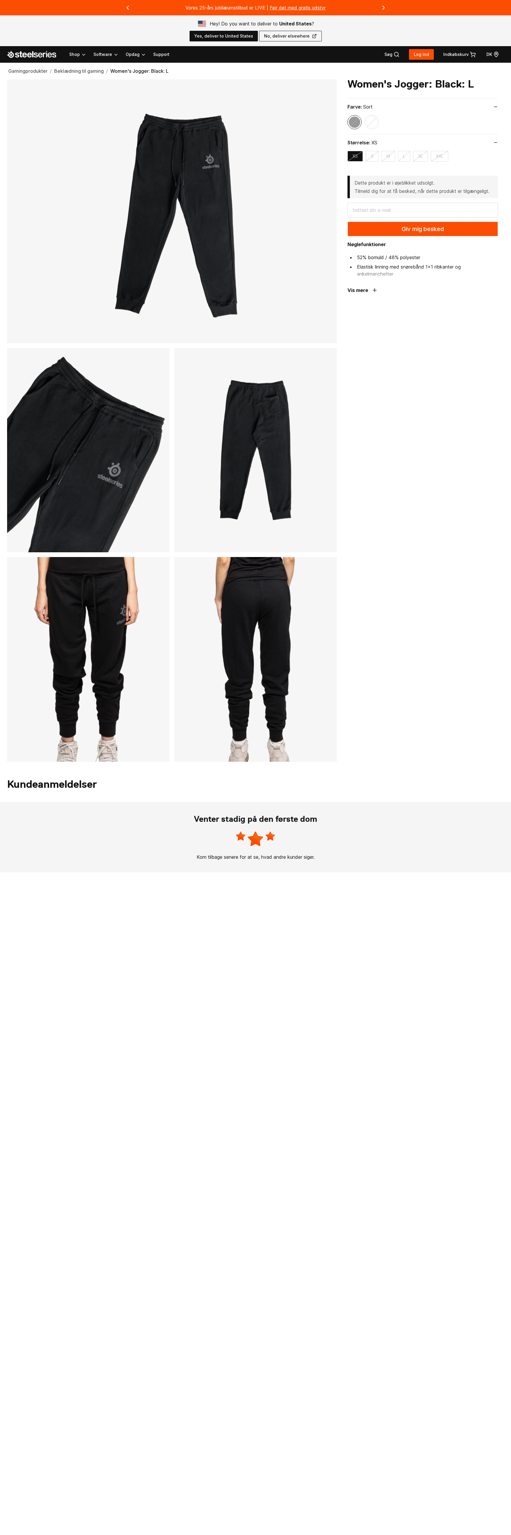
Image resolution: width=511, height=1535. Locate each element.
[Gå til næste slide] (383, 7)
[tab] (392, 54)
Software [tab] (102, 54)
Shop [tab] (74, 54)
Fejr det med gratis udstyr (298, 8)
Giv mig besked (423, 229)
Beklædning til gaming (79, 71)
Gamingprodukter (28, 71)
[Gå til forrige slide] (127, 7)
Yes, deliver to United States (223, 35)
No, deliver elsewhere (287, 35)
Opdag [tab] (133, 54)
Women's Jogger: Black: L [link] (139, 71)
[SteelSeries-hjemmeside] (35, 54)
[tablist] (108, 54)
